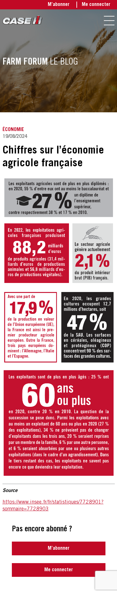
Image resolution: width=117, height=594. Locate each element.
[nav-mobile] (109, 20)
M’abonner (59, 4)
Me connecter (96, 4)
